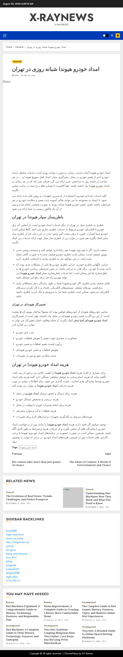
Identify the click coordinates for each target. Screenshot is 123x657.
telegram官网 (13, 573)
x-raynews (61, 17)
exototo (10, 546)
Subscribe (118, 35)
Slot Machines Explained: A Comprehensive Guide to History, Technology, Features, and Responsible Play (23, 613)
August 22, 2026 (16, 644)
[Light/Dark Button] (106, 35)
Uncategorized (89, 602)
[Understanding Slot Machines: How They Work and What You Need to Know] (73, 497)
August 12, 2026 (92, 641)
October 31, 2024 (17, 503)
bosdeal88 (11, 530)
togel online (12, 576)
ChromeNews (71, 653)
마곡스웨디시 (13, 580)
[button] (4, 35)
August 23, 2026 (92, 620)
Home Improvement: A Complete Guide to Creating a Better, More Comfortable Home (61, 611)
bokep (9, 561)
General (17, 61)
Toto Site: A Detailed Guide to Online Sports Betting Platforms (98, 634)
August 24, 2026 (54, 620)
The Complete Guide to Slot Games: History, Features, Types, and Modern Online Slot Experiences (99, 611)
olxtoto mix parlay (14, 538)
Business (10, 602)
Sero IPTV (11, 557)
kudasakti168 (12, 569)
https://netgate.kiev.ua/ (18, 542)
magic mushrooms (15, 534)
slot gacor (11, 550)
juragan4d (11, 565)
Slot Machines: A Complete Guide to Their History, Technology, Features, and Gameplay (22, 634)
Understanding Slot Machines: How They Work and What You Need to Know (98, 498)
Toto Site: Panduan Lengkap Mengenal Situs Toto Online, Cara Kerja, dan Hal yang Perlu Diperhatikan (59, 636)
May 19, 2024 (29, 75)
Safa (16, 75)
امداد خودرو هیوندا (99, 185)
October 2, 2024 (96, 507)
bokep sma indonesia (16, 553)
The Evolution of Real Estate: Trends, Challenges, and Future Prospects (29, 497)
